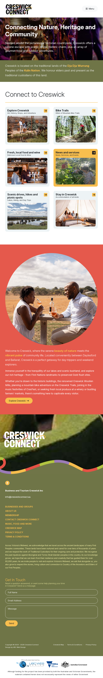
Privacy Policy (14, 532)
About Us (10, 511)
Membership (12, 515)
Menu (91, 8)
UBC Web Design (19, 647)
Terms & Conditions (17, 536)
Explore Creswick (17, 400)
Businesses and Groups (19, 506)
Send (11, 623)
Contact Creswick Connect (22, 519)
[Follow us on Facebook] (7, 483)
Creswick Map (13, 528)
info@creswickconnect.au (18, 497)
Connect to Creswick (35, 94)
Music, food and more (18, 523)
